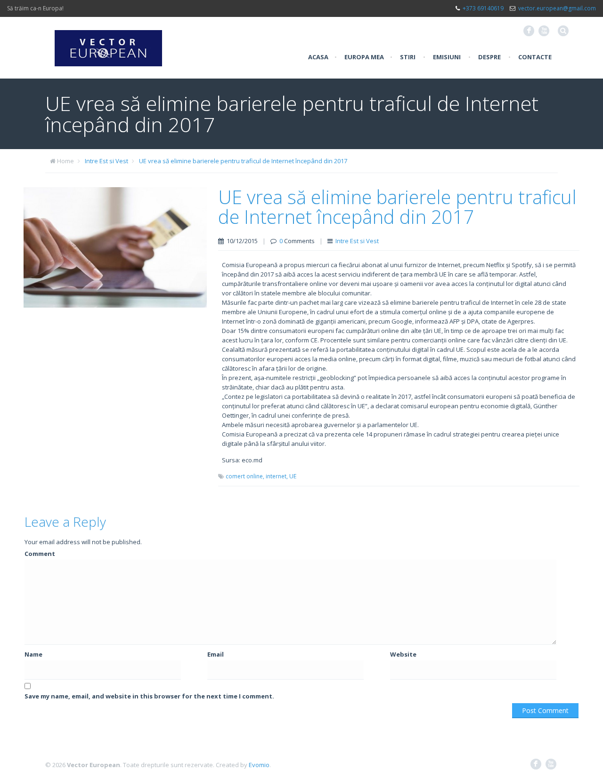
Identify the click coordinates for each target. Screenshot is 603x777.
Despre (489, 57)
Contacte (535, 57)
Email (215, 654)
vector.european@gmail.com (557, 8)
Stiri (408, 57)
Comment (39, 553)
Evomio (259, 765)
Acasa (318, 57)
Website (403, 654)
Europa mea (364, 57)
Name (33, 654)
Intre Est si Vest (106, 161)
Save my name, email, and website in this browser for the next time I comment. (149, 696)
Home (65, 161)
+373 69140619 (483, 8)
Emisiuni (447, 57)
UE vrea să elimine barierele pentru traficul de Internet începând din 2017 (243, 161)
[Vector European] (108, 43)
